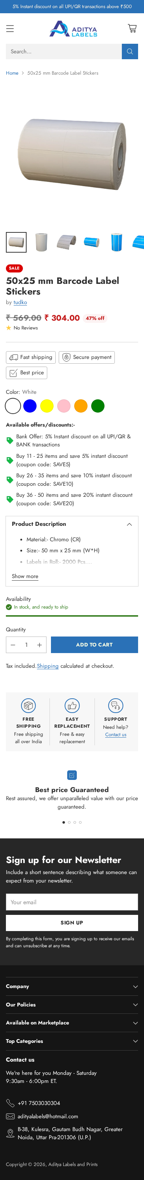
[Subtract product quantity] (13, 645)
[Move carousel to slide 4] (80, 822)
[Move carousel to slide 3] (74, 822)
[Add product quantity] (39, 645)
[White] (13, 406)
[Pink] (64, 406)
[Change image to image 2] (41, 242)
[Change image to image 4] (91, 242)
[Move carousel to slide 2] (69, 822)
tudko (20, 302)
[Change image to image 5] (116, 242)
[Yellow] (47, 406)
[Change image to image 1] (16, 242)
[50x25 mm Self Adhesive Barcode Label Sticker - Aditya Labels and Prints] (72, 154)
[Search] (130, 51)
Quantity (16, 629)
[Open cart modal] (132, 28)
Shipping (48, 666)
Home (12, 72)
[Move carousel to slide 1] (63, 822)
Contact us (115, 734)
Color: (21, 392)
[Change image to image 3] (66, 242)
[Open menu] (9, 28)
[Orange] (81, 406)
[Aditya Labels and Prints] (72, 28)
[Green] (98, 406)
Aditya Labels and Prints (72, 1164)
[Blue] (30, 406)
